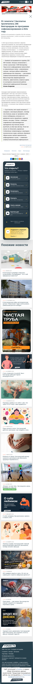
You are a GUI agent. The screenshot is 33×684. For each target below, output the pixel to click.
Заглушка (16, 651)
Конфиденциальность (8, 656)
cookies (16, 662)
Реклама (11, 654)
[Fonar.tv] (5, 2)
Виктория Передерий (25, 145)
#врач (19, 151)
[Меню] (31, 2)
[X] (13, 159)
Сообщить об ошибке (17, 649)
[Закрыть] (30, 16)
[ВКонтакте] (11, 159)
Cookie (19, 669)
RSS (3, 649)
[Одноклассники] (20, 159)
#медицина (7, 151)
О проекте (5, 651)
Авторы (10, 651)
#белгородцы (26, 151)
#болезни (14, 151)
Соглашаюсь (17, 680)
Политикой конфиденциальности (19, 676)
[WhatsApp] (15, 159)
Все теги (7, 649)
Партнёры (5, 654)
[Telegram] (17, 159)
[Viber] (22, 159)
